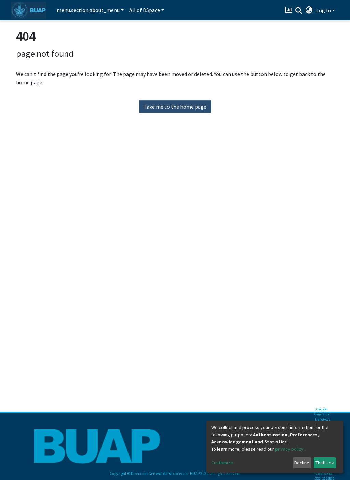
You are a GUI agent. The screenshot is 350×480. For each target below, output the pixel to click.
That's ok (324, 463)
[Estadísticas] (289, 10)
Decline (301, 463)
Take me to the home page (175, 106)
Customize (222, 463)
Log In (323, 10)
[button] (309, 10)
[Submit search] (299, 10)
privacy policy (289, 449)
